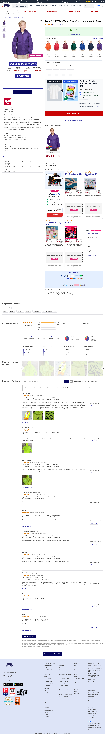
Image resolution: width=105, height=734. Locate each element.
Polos (45, 672)
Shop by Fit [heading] (77, 663)
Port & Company (78, 689)
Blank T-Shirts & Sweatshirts (39, 6)
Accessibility (91, 717)
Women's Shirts (48, 683)
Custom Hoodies (63, 687)
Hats (45, 700)
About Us (90, 698)
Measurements (7, 156)
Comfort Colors (78, 685)
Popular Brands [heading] (79, 678)
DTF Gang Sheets (64, 678)
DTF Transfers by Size (65, 672)
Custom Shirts (63, 6)
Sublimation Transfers (65, 674)
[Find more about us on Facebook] (4, 676)
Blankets (46, 716)
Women (76, 667)
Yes (92, 405)
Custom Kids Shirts (64, 692)
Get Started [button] (54, 214)
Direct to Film (28, 387)
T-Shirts (46, 667)
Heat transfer (48, 387)
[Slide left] (45, 44)
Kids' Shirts (47, 685)
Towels (46, 712)
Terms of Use (66, 733)
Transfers (53, 6)
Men (75, 669)
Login (98, 6)
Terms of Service (92, 715)
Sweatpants (47, 692)
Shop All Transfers (92, 233)
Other (94, 387)
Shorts (46, 695)
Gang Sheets (91, 251)
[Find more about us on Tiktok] (11, 676)
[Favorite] (41, 21)
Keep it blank (86, 387)
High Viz (46, 707)
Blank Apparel (48, 665)
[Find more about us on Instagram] (8, 676)
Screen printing (38, 387)
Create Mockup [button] (37, 55)
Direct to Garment (67, 387)
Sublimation (90, 247)
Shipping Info (91, 690)
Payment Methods (93, 694)
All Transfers (62, 667)
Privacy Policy (92, 713)
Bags (45, 702)
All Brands (76, 691)
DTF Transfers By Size (92, 238)
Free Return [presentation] (74, 11)
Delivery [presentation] (94, 11)
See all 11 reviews (29, 636)
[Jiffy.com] (5, 5)
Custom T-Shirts (63, 685)
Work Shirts (47, 678)
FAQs (89, 686)
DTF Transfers (63, 669)
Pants (45, 690)
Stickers (72, 6)
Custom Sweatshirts (64, 689)
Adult (75, 665)
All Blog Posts (92, 709)
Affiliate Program (92, 705)
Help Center (91, 679)
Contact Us (91, 681)
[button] (22, 39)
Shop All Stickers (92, 255)
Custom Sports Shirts (64, 696)
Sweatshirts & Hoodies (50, 669)
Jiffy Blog (90, 707)
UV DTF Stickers (63, 676)
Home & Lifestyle (49, 710)
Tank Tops (47, 674)
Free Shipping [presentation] (52, 11)
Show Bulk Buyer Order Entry (52, 653)
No (96, 405)
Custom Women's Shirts (65, 694)
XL (70, 65)
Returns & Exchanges (94, 692)
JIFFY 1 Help (92, 683)
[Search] (92, 5)
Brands (79, 6)
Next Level (76, 687)
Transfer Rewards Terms (95, 720)
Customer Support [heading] (94, 663)
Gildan (75, 680)
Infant (75, 676)
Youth (75, 672)
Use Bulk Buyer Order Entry (23, 92)
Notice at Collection (93, 725)
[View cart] (102, 6)
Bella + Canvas (78, 682)
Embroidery (57, 387)
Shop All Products (78, 693)
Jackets (46, 676)
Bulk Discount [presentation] (30, 11)
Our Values (91, 703)
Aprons (46, 714)
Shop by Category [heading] (50, 663)
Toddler (76, 674)
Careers (90, 700)
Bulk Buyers (23, 76)
